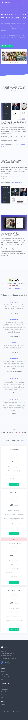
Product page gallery (16, 182)
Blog (2, 679)
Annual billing (18, 440)
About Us (3, 671)
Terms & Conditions (6, 677)
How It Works (4, 687)
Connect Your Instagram (7, 692)
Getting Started (5, 689)
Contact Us (4, 704)
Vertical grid (14, 144)
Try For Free (13, 484)
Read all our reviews (14, 288)
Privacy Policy (4, 674)
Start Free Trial (6, 46)
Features (3, 694)
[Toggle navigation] (25, 2)
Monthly (7, 440)
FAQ (2, 697)
